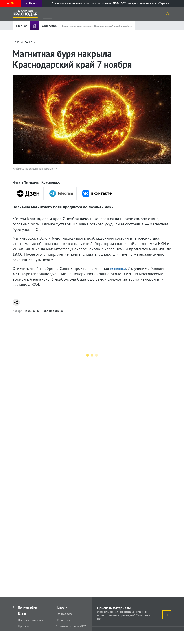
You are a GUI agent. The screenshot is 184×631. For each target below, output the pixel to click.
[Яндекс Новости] (28, 193)
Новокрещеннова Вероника (43, 311)
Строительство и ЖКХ (71, 626)
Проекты (24, 626)
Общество (63, 620)
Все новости (64, 614)
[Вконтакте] (97, 193)
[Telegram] (61, 193)
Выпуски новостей (31, 620)
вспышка (118, 268)
